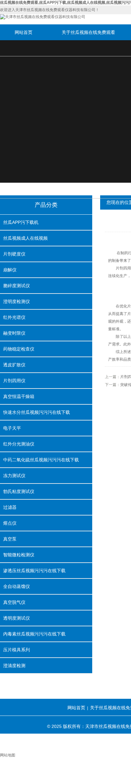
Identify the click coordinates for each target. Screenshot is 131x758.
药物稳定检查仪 (18, 348)
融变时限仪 (14, 333)
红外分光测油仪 (18, 443)
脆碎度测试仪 (16, 285)
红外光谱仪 (14, 317)
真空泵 (10, 538)
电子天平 (12, 428)
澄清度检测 (14, 665)
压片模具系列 (16, 649)
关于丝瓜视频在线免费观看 (88, 32)
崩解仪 (10, 269)
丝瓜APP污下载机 (20, 222)
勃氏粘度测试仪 (18, 491)
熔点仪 (10, 523)
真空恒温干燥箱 (18, 396)
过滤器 (10, 507)
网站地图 (7, 755)
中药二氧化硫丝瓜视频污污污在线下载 (41, 459)
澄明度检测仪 (16, 301)
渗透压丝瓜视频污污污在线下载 (34, 570)
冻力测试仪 (14, 475)
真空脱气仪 (14, 602)
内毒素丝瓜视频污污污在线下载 (34, 633)
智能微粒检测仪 (18, 554)
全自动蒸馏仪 (16, 586)
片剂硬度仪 (14, 253)
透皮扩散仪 (14, 364)
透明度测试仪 (16, 618)
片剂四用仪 (14, 380)
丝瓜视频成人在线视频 (25, 238)
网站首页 (23, 32)
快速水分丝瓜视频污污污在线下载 (36, 412)
